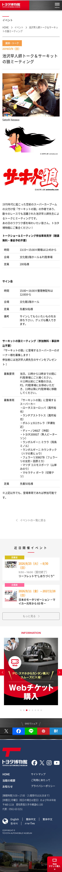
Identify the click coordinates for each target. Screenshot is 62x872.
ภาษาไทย (30, 823)
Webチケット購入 (54, 865)
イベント (18, 27)
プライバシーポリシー (43, 786)
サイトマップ (38, 774)
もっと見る (29, 616)
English (15, 819)
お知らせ (7, 786)
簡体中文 (31, 819)
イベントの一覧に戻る (33, 520)
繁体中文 (47, 819)
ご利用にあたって (40, 780)
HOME (5, 27)
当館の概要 (8, 780)
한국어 (14, 823)
